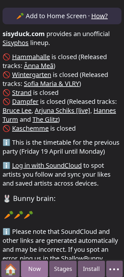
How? (99, 16)
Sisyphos (16, 42)
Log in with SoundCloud (47, 165)
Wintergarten (31, 74)
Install (91, 269)
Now (34, 269)
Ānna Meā (38, 65)
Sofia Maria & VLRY (51, 83)
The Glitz (45, 119)
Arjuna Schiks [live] (62, 110)
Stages (63, 269)
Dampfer (25, 101)
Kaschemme (30, 128)
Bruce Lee (17, 110)
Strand (21, 92)
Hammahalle (31, 56)
